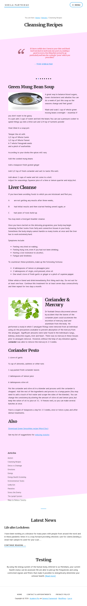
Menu (77, 5)
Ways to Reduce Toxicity (17, 500)
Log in (70, 598)
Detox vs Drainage (15, 465)
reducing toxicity (42, 434)
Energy (10, 473)
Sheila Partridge (17, 5)
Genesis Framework (49, 598)
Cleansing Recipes (14, 462)
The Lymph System (15, 496)
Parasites (11, 488)
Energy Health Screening (17, 477)
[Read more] (50, 576)
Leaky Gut (11, 485)
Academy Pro (34, 598)
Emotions (11, 469)
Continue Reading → (15, 545)
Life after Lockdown (16, 527)
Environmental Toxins (16, 481)
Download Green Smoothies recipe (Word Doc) (28, 428)
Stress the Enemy (14, 492)
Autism (10, 458)
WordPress (62, 598)
